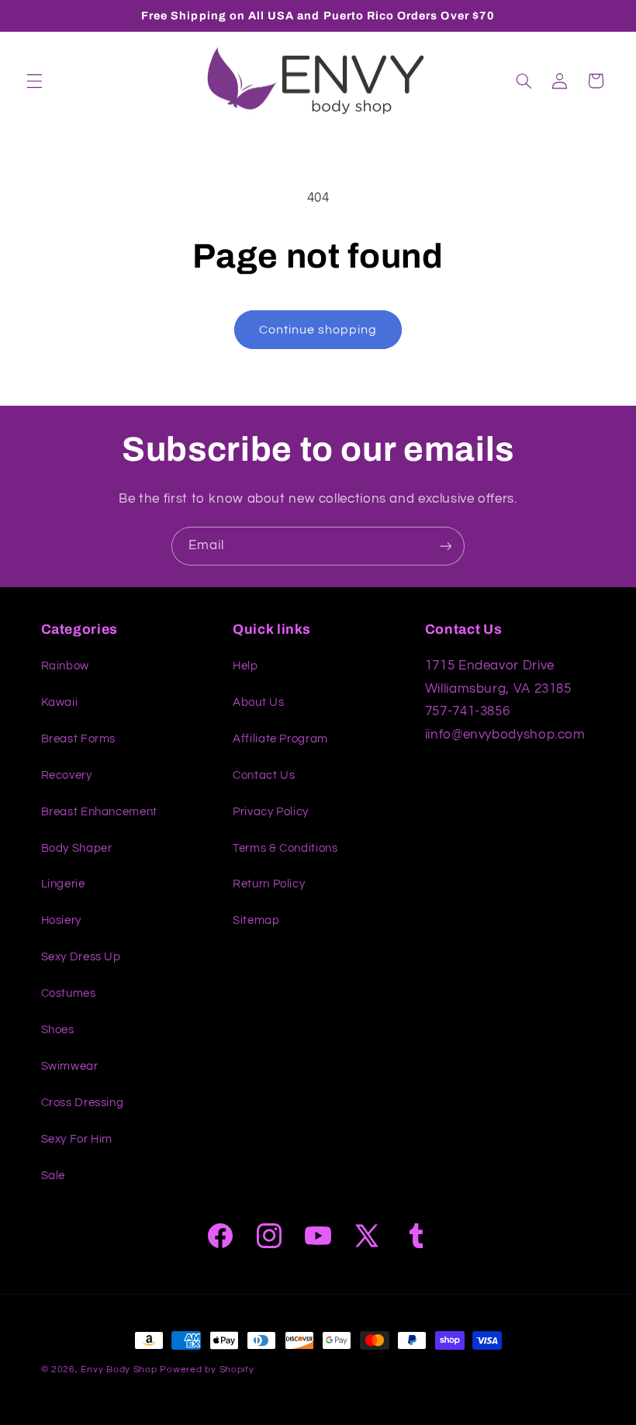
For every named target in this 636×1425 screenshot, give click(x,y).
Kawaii (59, 702)
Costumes (68, 993)
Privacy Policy (271, 812)
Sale (53, 1175)
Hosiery (61, 920)
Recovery (66, 775)
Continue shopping (318, 329)
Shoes (57, 1030)
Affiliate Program (280, 739)
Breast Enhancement (99, 812)
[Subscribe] (446, 546)
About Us (258, 702)
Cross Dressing (82, 1103)
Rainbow (65, 666)
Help (245, 666)
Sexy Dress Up (81, 957)
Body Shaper (76, 848)
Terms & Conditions (285, 848)
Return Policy (269, 884)
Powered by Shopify (207, 1369)
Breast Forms (78, 739)
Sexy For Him (77, 1139)
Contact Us (264, 775)
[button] (34, 81)
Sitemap (256, 920)
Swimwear (70, 1066)
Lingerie (63, 884)
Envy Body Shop (119, 1369)
